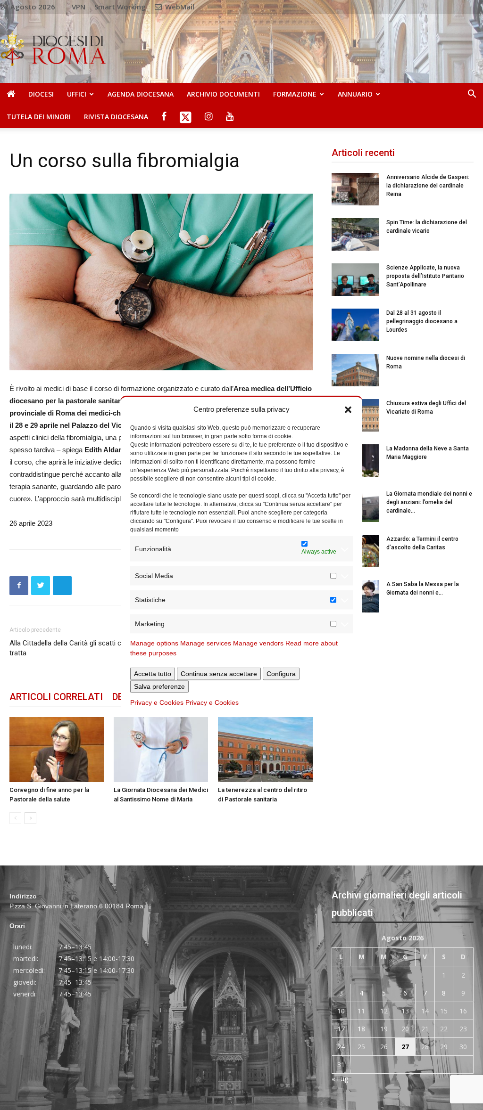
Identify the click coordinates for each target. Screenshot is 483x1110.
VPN (78, 6)
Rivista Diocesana (116, 116)
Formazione (294, 94)
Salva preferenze (159, 686)
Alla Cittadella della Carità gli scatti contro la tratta (77, 648)
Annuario (355, 94)
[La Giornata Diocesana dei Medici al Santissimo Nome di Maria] (161, 749)
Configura (281, 673)
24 (341, 1046)
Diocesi (41, 94)
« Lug (340, 1078)
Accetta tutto (152, 673)
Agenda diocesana (141, 94)
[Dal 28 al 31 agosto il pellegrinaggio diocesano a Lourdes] (355, 325)
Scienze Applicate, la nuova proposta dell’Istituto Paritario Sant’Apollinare (425, 276)
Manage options (154, 643)
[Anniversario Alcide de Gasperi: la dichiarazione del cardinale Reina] (355, 189)
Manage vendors (258, 643)
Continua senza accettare (219, 673)
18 (361, 1028)
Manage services (205, 643)
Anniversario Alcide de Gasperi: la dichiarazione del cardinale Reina (427, 185)
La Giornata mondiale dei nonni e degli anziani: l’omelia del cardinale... (429, 502)
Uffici (76, 94)
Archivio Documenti (223, 94)
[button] (348, 409)
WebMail (178, 6)
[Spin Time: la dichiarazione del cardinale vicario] (355, 234)
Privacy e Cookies (156, 702)
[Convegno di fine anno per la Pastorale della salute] (56, 749)
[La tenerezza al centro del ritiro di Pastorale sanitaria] (265, 749)
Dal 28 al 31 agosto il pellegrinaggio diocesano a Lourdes (422, 321)
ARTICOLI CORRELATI (56, 696)
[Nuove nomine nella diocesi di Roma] (355, 370)
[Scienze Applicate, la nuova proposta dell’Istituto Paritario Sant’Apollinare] (355, 279)
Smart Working (120, 6)
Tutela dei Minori (39, 116)
